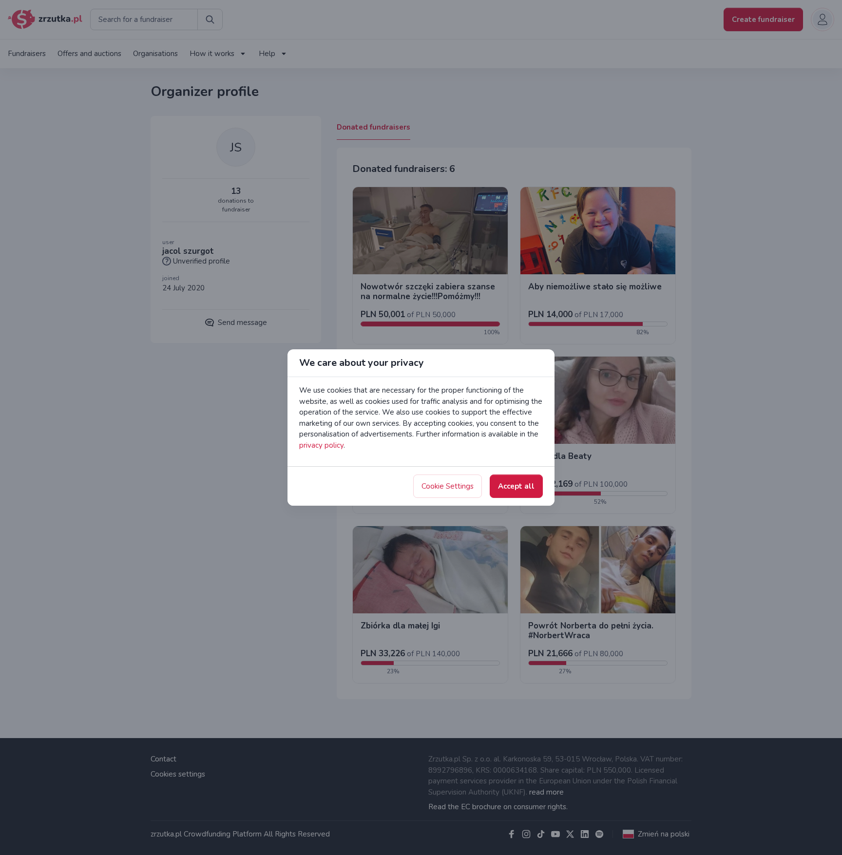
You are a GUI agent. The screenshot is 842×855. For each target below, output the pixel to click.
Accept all (516, 486)
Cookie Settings (447, 486)
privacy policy (321, 445)
